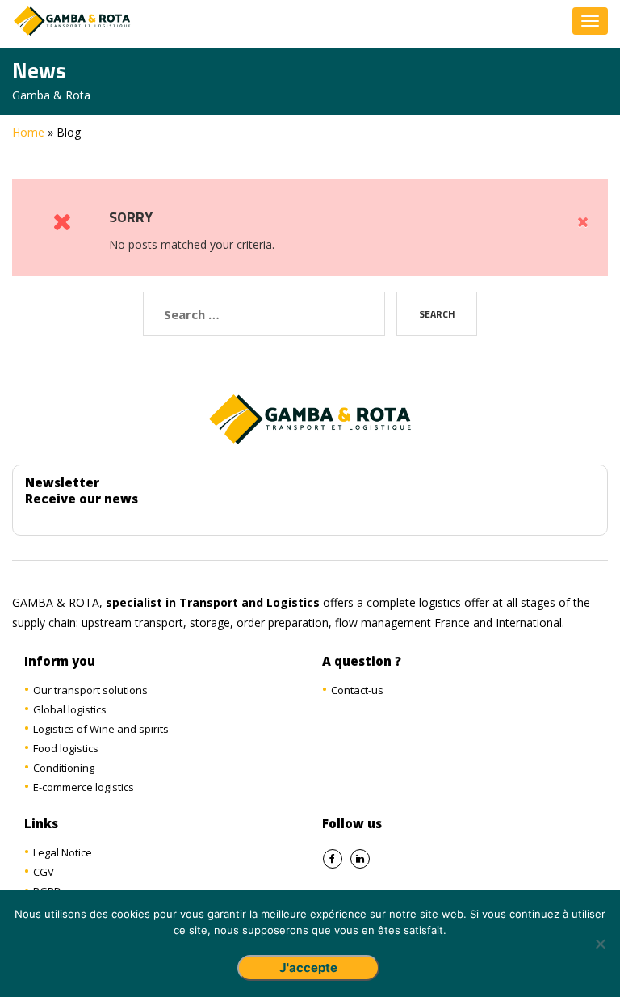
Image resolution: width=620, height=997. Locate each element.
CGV (43, 871)
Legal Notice (62, 852)
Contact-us (357, 690)
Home (28, 132)
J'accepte (308, 967)
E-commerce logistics (83, 787)
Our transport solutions (90, 690)
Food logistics (65, 748)
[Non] (600, 944)
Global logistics (70, 709)
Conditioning (63, 767)
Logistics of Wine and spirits (101, 728)
